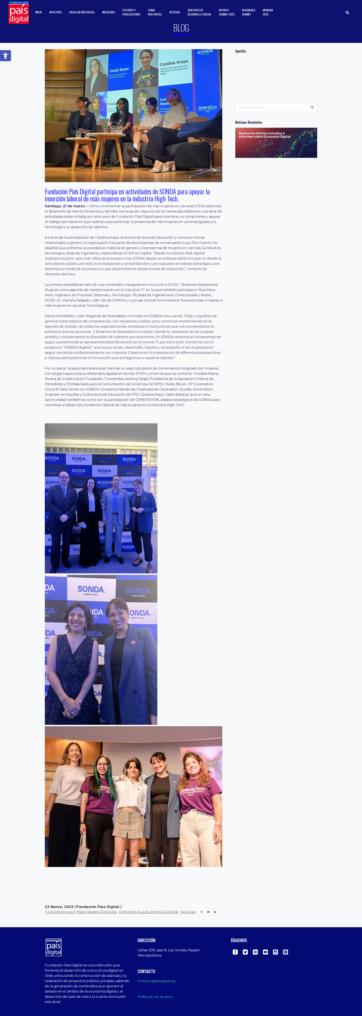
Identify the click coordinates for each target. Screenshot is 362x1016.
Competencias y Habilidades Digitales (80, 912)
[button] (5, 55)
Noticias (188, 912)
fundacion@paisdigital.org (156, 981)
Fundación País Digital (98, 907)
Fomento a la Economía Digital (148, 912)
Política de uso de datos (155, 997)
